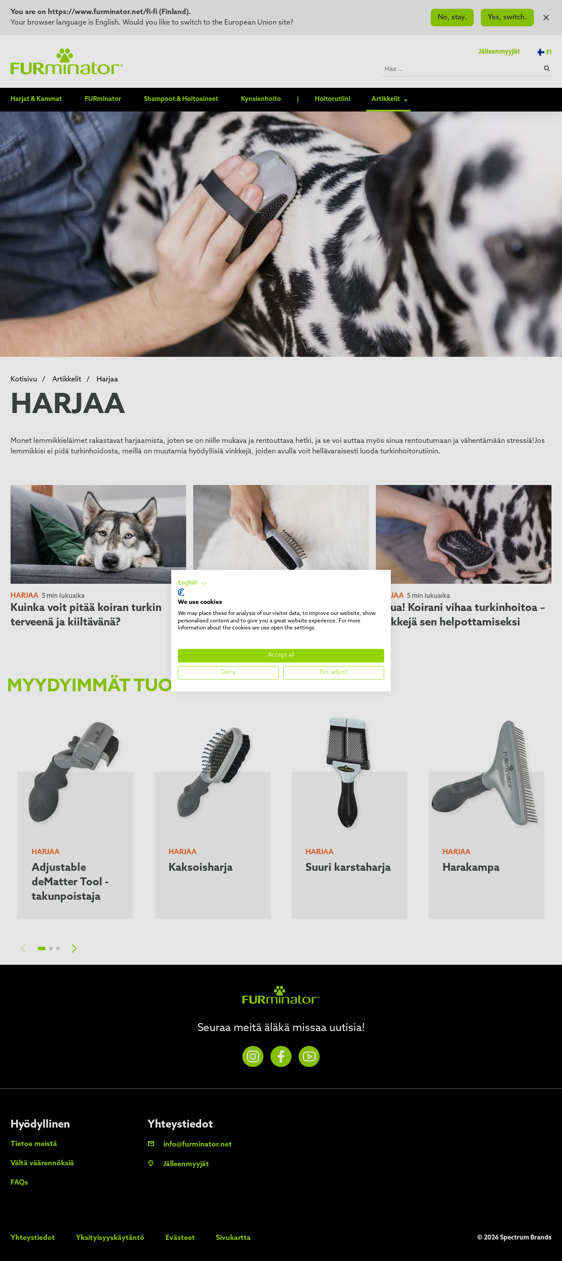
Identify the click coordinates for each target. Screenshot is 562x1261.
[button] (192, 583)
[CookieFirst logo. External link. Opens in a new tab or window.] (181, 592)
